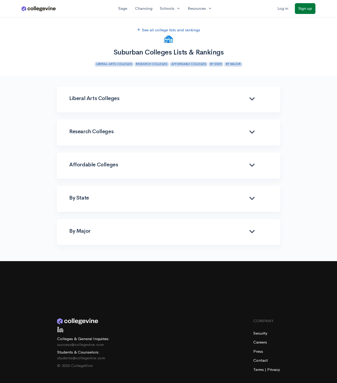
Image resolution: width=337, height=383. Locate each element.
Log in (282, 8)
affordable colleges (188, 64)
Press (258, 351)
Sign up (305, 8)
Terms (259, 369)
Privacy (273, 369)
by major (233, 64)
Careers (260, 342)
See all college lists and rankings (170, 29)
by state (216, 64)
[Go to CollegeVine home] (39, 9)
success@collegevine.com (80, 344)
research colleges (151, 64)
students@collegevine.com (81, 357)
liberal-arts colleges (114, 64)
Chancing (143, 8)
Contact (260, 360)
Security (260, 333)
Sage (122, 8)
